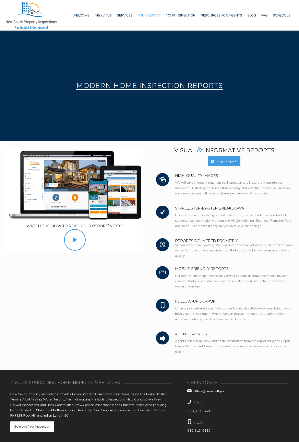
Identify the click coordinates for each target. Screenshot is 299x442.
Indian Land (51, 415)
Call (199, 402)
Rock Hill (29, 415)
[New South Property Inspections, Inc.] (31, 15)
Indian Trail (75, 410)
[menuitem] (81, 15)
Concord (107, 410)
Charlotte (43, 410)
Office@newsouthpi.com (211, 391)
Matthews (58, 410)
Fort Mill (16, 415)
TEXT (199, 422)
